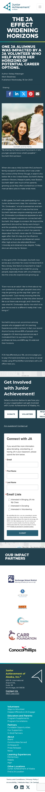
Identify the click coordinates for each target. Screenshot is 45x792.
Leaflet (19, 547)
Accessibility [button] (11, 782)
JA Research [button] (13, 745)
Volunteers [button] (13, 707)
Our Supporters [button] (15, 730)
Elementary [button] (13, 757)
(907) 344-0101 (12, 693)
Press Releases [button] (14, 748)
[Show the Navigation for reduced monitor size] (40, 7)
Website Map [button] (23, 782)
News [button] (10, 751)
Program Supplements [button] (18, 718)
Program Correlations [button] (17, 721)
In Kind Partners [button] (15, 733)
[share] (9, 95)
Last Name (11, 482)
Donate (11, 414)
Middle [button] (11, 760)
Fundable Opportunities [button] (19, 727)
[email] (37, 95)
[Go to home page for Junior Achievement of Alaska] (17, 7)
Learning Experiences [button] (19, 754)
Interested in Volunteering (21, 509)
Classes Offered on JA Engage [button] (21, 712)
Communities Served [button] (17, 742)
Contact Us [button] (12, 691)
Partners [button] (12, 725)
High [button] (10, 763)
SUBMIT (22, 533)
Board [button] (10, 739)
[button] (16, 787)
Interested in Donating (20, 505)
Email (9, 460)
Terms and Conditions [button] (15, 779)
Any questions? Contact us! (15, 426)
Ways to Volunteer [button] (16, 709)
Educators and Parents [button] (20, 716)
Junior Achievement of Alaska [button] (21, 769)
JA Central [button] (34, 782)
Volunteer (27, 414)
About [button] (11, 737)
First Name (11, 471)
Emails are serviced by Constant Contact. (22, 526)
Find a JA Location (16, 772)
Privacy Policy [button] (32, 779)
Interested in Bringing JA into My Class (22, 501)
